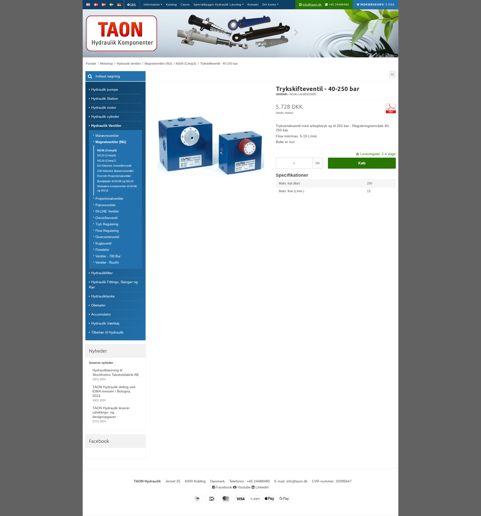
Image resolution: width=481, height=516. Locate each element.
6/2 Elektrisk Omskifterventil (114, 165)
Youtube (243, 487)
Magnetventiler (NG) (110, 142)
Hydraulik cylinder (105, 117)
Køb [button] (362, 163)
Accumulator (101, 314)
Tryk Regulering (106, 224)
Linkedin (262, 487)
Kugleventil (103, 243)
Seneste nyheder (101, 363)
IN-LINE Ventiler (107, 211)
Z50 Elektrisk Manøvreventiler (115, 170)
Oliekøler (98, 305)
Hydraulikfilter (102, 273)
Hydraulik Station (104, 98)
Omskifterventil (106, 218)
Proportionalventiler (109, 198)
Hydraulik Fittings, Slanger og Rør (113, 284)
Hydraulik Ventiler (106, 126)
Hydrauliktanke (103, 296)
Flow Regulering (106, 231)
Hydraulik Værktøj (105, 323)
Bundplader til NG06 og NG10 (115, 181)
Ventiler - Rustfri (107, 262)
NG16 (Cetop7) (106, 160)
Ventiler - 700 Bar (108, 256)
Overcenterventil (107, 237)
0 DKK (377, 4)
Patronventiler (105, 205)
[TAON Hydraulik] (128, 33)
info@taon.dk (312, 4)
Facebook (223, 487)
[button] (392, 74)
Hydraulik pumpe (104, 89)
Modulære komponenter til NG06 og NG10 (117, 188)
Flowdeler (102, 250)
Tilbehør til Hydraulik (107, 332)
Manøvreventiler (107, 136)
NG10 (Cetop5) (106, 155)
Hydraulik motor (103, 108)
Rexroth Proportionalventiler (114, 175)
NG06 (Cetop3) (107, 150)
